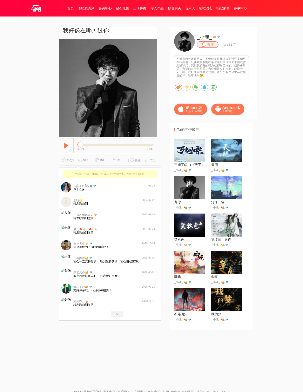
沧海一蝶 (217, 202)
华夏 (214, 277)
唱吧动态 (205, 8)
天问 (214, 164)
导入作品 (157, 8)
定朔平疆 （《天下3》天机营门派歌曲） (189, 164)
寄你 (177, 202)
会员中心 (105, 8)
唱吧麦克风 (86, 8)
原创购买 (174, 8)
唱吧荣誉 (223, 8)
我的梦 (216, 314)
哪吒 (177, 277)
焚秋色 (179, 239)
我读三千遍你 (221, 239)
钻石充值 (122, 8)
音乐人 (190, 8)
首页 (70, 8)
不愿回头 (180, 314)
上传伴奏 (139, 8)
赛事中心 (240, 8)
